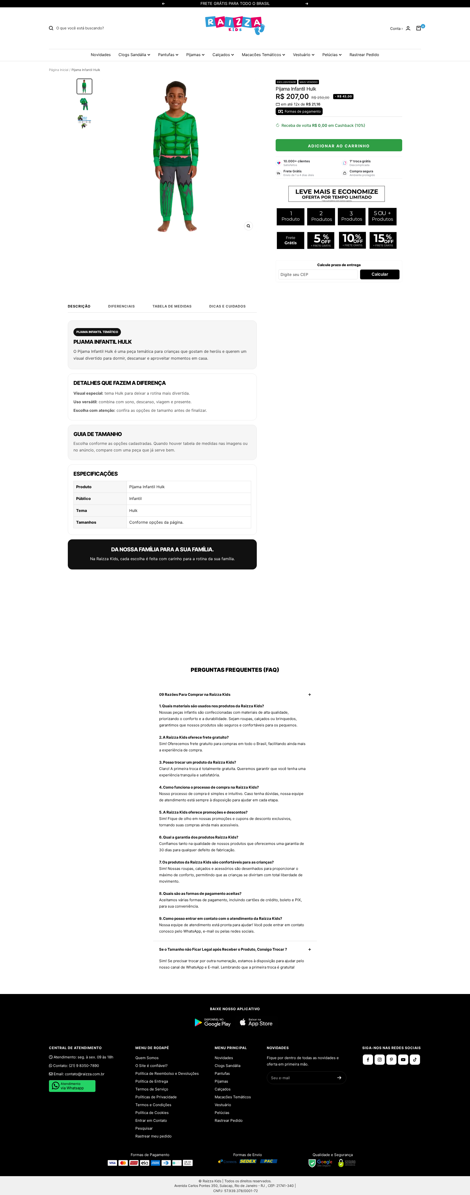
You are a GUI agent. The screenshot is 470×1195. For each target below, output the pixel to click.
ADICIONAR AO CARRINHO (339, 145)
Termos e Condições (153, 1104)
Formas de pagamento (302, 111)
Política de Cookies (152, 1112)
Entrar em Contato (151, 1120)
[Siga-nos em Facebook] (368, 1060)
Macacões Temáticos (261, 54)
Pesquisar (144, 1128)
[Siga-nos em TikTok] (415, 1060)
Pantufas (166, 54)
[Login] (408, 28)
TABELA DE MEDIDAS (172, 306)
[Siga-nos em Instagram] (380, 1060)
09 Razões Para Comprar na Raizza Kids (194, 694)
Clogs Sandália (132, 54)
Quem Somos (147, 1057)
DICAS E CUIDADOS (227, 306)
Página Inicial (58, 70)
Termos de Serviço (151, 1089)
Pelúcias (330, 54)
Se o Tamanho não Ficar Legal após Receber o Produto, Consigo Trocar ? (223, 949)
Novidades (101, 54)
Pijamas (193, 54)
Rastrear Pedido (364, 54)
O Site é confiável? (151, 1065)
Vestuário (301, 54)
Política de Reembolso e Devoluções (167, 1073)
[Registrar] (339, 1077)
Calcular (380, 274)
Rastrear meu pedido (153, 1136)
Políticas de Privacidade (156, 1097)
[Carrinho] (418, 28)
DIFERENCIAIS (121, 306)
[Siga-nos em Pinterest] (391, 1060)
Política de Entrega (151, 1081)
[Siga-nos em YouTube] (403, 1060)
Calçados (221, 54)
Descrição (79, 306)
